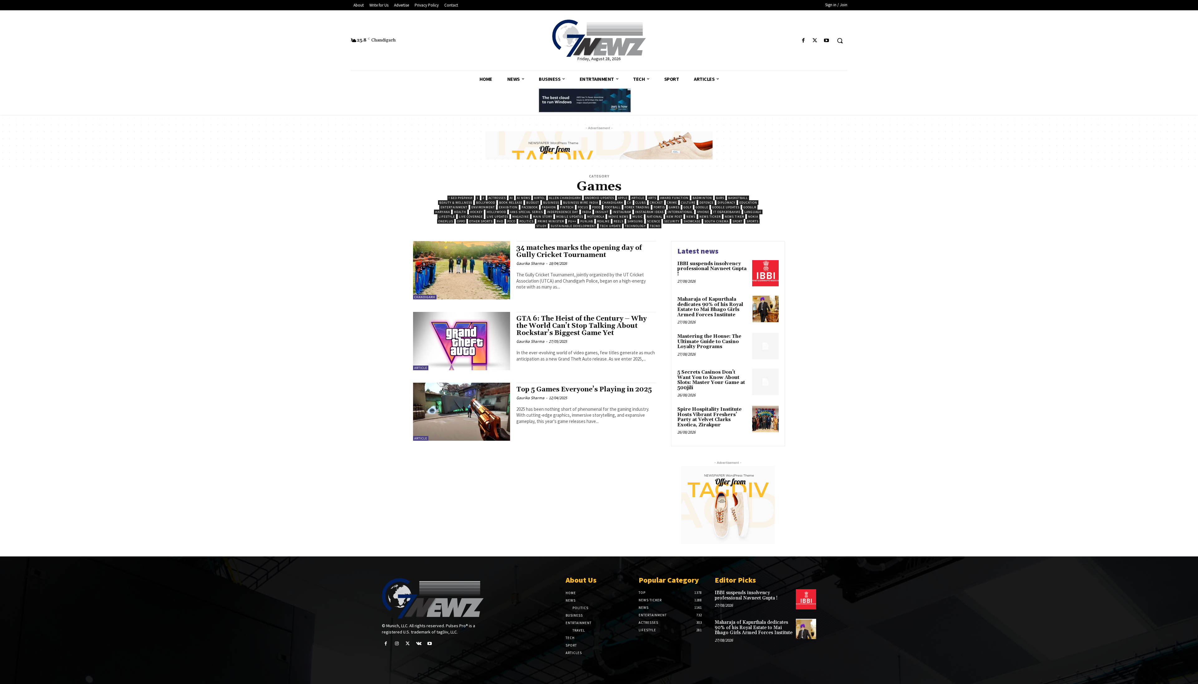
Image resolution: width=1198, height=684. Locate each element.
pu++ (572, 221)
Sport (738, 221)
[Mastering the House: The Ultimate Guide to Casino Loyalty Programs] (765, 346)
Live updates (497, 217)
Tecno (655, 226)
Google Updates (725, 207)
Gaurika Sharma (530, 263)
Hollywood (496, 212)
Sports (752, 221)
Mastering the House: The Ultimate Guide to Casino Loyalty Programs (709, 341)
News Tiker (734, 217)
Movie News (618, 217)
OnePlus (445, 221)
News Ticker (710, 217)
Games (674, 207)
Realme (603, 221)
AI (511, 198)
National (654, 217)
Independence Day (562, 212)
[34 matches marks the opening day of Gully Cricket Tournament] (461, 270)
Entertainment (454, 207)
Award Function (674, 198)
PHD (500, 221)
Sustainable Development (573, 226)
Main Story (542, 217)
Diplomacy (726, 203)
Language (752, 212)
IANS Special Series (526, 212)
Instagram (622, 212)
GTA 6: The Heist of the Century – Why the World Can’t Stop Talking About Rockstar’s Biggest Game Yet (581, 326)
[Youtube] (826, 40)
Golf (688, 207)
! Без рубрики (461, 198)
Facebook (530, 207)
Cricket (656, 203)
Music (637, 217)
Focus (583, 207)
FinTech (567, 207)
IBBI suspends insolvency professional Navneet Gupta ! (712, 269)
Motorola (595, 217)
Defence (706, 203)
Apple (622, 198)
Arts (652, 198)
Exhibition (508, 207)
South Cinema (716, 221)
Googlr (749, 207)
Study (541, 226)
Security (671, 221)
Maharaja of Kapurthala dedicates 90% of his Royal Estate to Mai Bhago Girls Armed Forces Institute (710, 307)
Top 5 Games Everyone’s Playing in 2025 (584, 390)
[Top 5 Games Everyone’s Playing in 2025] (461, 412)
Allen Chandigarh (565, 198)
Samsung (635, 221)
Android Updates (599, 198)
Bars (720, 198)
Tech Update (610, 226)
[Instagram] (397, 644)
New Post (674, 217)
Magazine (520, 217)
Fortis (659, 207)
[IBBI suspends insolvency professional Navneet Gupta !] (765, 273)
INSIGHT (602, 212)
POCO (511, 221)
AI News (523, 198)
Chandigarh (612, 203)
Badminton (702, 198)
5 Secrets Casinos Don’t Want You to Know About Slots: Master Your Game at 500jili (711, 380)
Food (596, 207)
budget (532, 203)
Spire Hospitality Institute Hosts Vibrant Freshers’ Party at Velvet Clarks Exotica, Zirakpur (709, 417)
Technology (635, 226)
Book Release (510, 203)
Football (613, 207)
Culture (688, 203)
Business (551, 203)
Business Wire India (580, 203)
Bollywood (485, 203)
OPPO (461, 221)
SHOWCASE (692, 221)
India (586, 212)
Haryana (442, 212)
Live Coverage (471, 217)
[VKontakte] (419, 644)
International (680, 212)
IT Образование (726, 212)
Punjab (586, 221)
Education (748, 203)
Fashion (549, 207)
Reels (618, 221)
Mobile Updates (569, 217)
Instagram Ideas (649, 212)
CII (629, 203)
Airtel (539, 198)
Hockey (476, 212)
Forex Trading (637, 207)
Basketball (738, 198)
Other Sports (481, 221)
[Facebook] (803, 40)
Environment (483, 207)
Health (460, 212)
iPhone (703, 212)
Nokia (753, 217)
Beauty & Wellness (455, 203)
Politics (526, 221)
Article (637, 198)
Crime (672, 203)
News (690, 217)
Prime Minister (551, 221)
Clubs (641, 203)
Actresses (497, 198)
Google (702, 207)
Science (653, 221)
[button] (839, 40)
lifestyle (447, 217)
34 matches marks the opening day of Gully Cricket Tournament (579, 251)
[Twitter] (815, 40)
